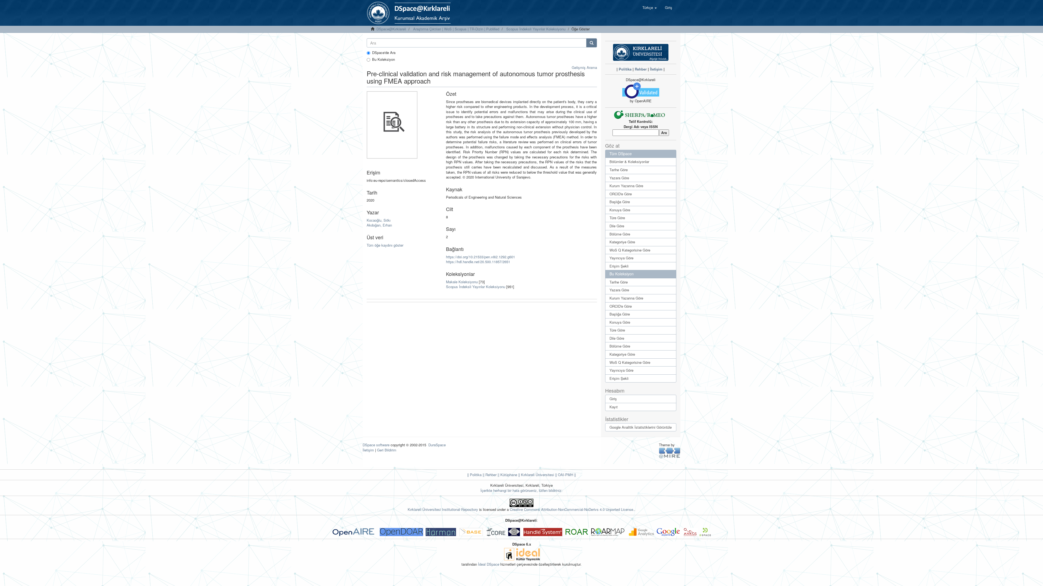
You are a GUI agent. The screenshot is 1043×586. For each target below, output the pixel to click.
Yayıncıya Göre (621, 257)
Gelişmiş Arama (584, 67)
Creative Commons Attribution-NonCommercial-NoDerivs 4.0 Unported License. (572, 509)
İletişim (656, 69)
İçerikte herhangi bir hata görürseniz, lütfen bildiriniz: (521, 490)
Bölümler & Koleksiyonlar (629, 161)
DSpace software (376, 444)
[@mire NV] (669, 452)
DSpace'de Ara (383, 52)
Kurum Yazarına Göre (626, 185)
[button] (649, 7)
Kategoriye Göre (622, 241)
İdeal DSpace (488, 564)
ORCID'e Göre (621, 193)
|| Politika (474, 474)
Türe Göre (617, 217)
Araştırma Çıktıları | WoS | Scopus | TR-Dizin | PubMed (456, 28)
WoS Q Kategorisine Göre (630, 250)
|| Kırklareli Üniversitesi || (537, 474)
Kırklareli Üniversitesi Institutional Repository (443, 509)
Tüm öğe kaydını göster (385, 245)
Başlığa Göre (620, 201)
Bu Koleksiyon (383, 59)
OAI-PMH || (566, 474)
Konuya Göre (620, 209)
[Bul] (591, 42)
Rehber (641, 69)
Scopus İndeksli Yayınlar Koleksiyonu (536, 28)
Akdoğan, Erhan (379, 225)
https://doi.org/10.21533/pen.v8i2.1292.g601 (480, 256)
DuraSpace (437, 444)
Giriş (613, 398)
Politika (625, 69)
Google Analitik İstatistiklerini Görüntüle (641, 427)
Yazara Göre (619, 177)
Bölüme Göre (620, 234)
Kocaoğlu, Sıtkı (379, 220)
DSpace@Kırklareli (391, 28)
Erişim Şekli (619, 266)
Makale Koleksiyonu (462, 281)
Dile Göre (617, 225)
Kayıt (614, 406)
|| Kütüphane (507, 474)
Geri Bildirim (386, 450)
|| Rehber (489, 474)
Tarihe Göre (619, 169)
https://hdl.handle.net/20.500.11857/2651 (478, 261)
